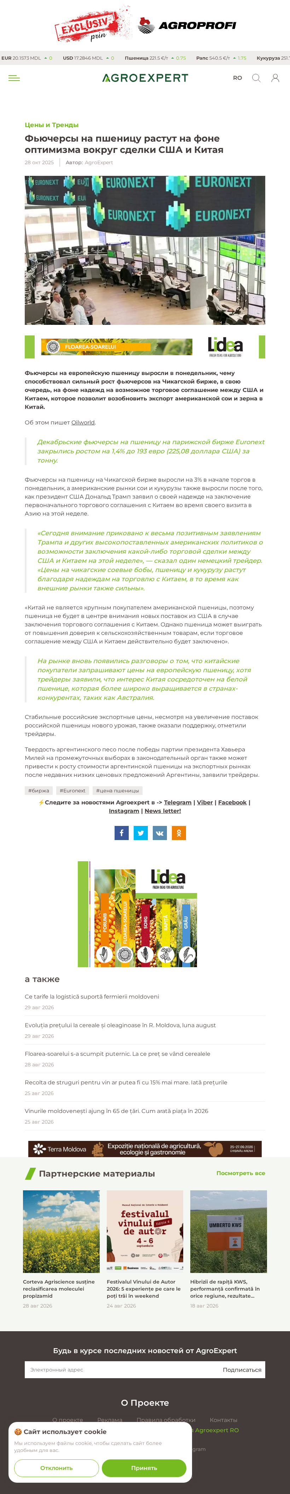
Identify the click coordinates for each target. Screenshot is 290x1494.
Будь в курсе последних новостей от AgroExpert (145, 1350)
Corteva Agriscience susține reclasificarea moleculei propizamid (59, 1289)
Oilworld (83, 422)
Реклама (109, 1420)
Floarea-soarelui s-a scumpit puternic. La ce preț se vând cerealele (117, 1053)
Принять (144, 1468)
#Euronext (73, 790)
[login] (275, 78)
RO (237, 78)
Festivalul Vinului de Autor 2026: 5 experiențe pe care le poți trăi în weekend (144, 1289)
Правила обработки (166, 1420)
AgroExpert (99, 162)
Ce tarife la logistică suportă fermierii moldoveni (92, 996)
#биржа (38, 790)
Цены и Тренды (52, 125)
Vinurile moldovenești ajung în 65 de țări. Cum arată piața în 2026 (116, 1111)
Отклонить (56, 1468)
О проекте (67, 1420)
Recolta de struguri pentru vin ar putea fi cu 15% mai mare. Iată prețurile (126, 1082)
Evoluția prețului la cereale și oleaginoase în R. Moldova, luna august (120, 1025)
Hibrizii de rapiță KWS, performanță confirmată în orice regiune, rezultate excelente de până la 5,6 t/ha (227, 1289)
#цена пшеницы (117, 790)
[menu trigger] (13, 78)
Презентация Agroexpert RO (196, 1430)
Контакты (224, 1420)
